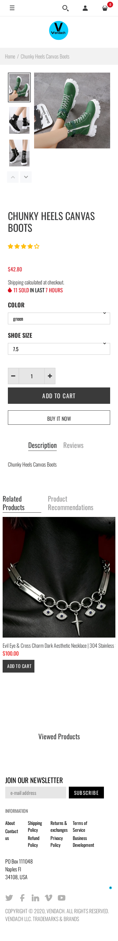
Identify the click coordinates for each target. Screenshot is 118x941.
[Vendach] (59, 32)
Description (42, 445)
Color (16, 304)
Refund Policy (33, 841)
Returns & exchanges (59, 826)
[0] (105, 8)
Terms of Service (80, 826)
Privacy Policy (56, 841)
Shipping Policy (35, 826)
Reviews (73, 445)
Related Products (14, 503)
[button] (24, 246)
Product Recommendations (70, 503)
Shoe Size (20, 335)
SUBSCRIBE (86, 792)
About (10, 822)
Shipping (16, 282)
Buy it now (59, 418)
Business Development (83, 841)
